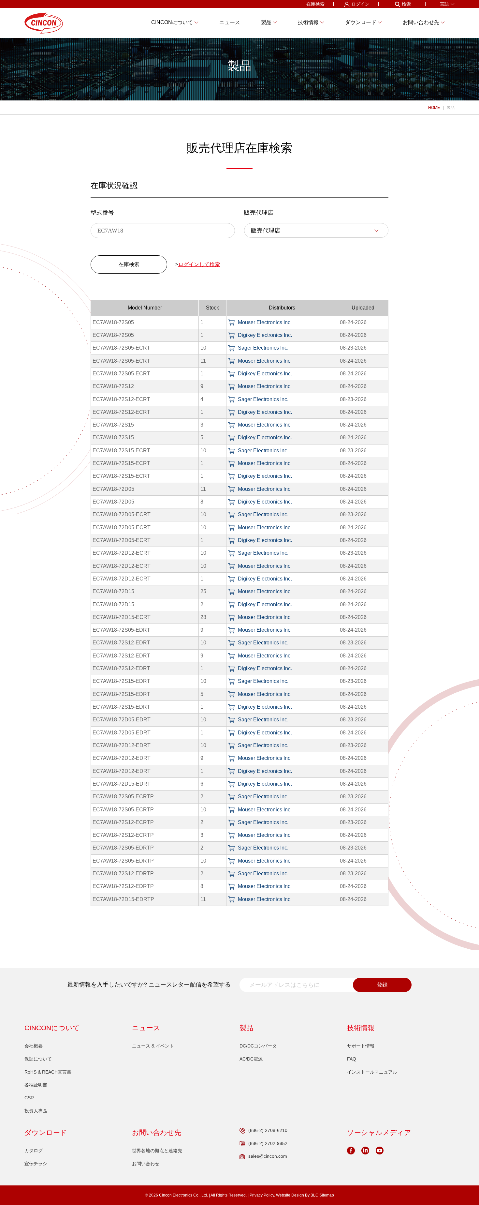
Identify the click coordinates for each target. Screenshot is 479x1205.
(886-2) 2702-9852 (267, 1143)
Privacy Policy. (262, 1195)
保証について (38, 1059)
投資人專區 (35, 1110)
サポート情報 (360, 1045)
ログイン (360, 4)
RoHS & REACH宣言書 (47, 1072)
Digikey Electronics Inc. (265, 335)
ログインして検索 (199, 264)
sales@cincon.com (267, 1156)
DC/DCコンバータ (258, 1045)
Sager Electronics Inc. (263, 348)
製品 (451, 107)
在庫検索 (315, 4)
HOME (434, 107)
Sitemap (326, 1195)
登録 (382, 984)
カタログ (33, 1150)
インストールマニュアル (372, 1072)
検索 (406, 4)
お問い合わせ (145, 1163)
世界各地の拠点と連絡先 (157, 1150)
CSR (29, 1097)
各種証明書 (35, 1084)
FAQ (351, 1059)
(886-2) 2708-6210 (267, 1130)
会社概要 (33, 1045)
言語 (444, 4)
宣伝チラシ (35, 1163)
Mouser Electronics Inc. (265, 322)
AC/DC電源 (251, 1059)
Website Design (290, 1195)
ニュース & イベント (153, 1045)
